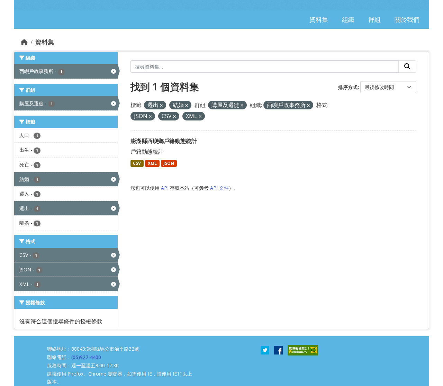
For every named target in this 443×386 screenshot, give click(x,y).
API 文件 (219, 188)
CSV (137, 163)
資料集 (44, 42)
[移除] (161, 105)
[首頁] (24, 42)
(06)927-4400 (86, 357)
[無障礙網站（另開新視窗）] (303, 349)
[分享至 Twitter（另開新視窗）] (265, 349)
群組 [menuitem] (374, 19)
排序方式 (348, 87)
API (165, 188)
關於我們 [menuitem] (407, 19)
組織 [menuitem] (348, 19)
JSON (168, 163)
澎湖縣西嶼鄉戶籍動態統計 (163, 141)
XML (152, 163)
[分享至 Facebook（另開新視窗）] (278, 349)
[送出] (407, 66)
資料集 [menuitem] (318, 19)
